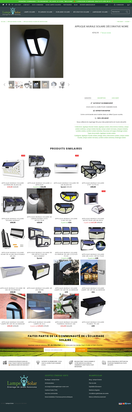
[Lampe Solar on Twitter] (3, 5)
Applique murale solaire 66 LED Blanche (66, 167)
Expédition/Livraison (95, 387)
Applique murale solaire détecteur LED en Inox (93, 202)
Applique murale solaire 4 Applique (39, 167)
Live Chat (18, 5)
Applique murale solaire (108, 133)
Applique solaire (104, 127)
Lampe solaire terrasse (108, 129)
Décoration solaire (81, 12)
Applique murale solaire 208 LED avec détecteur (93, 238)
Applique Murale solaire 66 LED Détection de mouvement (39, 236)
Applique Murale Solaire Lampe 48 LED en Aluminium (93, 272)
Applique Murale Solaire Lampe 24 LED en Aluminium (66, 272)
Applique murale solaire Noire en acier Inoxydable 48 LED (12, 236)
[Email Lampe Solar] (12, 5)
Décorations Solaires (116, 127)
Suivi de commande (51, 393)
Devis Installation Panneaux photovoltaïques (59, 397)
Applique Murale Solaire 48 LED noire (39, 272)
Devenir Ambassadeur (87, 5)
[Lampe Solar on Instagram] (9, 5)
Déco (104, 136)
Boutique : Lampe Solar (52, 380)
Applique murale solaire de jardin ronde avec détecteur (39, 201)
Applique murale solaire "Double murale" (12, 202)
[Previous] (5, 51)
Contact (26, 5)
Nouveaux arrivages (109, 131)
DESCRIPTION (102, 98)
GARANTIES (87, 98)
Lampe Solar (10, 403)
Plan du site (92, 383)
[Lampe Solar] (11, 12)
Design (100, 136)
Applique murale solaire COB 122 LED (66, 202)
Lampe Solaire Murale (94, 129)
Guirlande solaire (63, 12)
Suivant (127, 21)
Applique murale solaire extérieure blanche (12, 167)
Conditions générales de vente (99, 393)
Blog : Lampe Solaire (95, 380)
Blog (76, 5)
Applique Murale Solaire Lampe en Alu (39, 306)
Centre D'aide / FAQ (51, 390)
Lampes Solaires (122, 129)
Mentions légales (94, 390)
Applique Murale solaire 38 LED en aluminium (12, 272)
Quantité (101, 47)
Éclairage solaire (45, 12)
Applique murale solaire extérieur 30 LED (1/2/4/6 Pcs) (66, 236)
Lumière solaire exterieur (94, 131)
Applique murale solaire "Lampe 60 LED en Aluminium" (12, 306)
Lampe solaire (29, 12)
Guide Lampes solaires (53, 5)
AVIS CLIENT (115, 98)
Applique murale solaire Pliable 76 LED (93, 306)
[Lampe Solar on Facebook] (6, 5)
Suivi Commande (37, 5)
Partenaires (67, 5)
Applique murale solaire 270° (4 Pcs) (93, 167)
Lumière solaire (81, 131)
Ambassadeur (49, 383)
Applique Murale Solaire (90, 127)
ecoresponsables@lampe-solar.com (57, 387)
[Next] (68, 51)
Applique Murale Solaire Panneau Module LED (66, 306)
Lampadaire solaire (100, 12)
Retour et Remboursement (97, 397)
